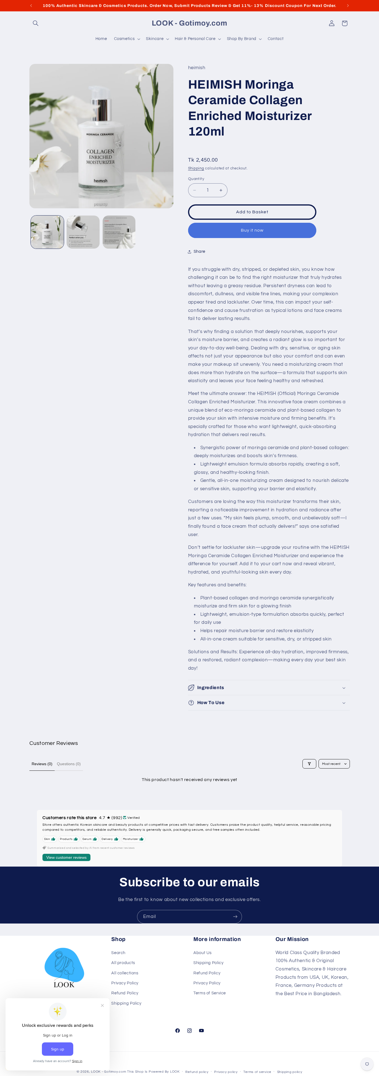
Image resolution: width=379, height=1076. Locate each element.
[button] (35, 23)
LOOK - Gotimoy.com (108, 1071)
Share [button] (199, 251)
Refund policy (197, 1072)
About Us (202, 953)
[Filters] (309, 764)
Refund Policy (124, 993)
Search (118, 953)
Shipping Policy (126, 1003)
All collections (124, 973)
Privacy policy (225, 1072)
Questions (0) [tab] (69, 764)
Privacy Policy (124, 983)
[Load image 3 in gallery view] (119, 232)
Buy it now (252, 230)
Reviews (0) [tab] (42, 764)
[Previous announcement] (31, 5)
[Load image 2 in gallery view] (83, 232)
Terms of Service (209, 993)
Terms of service (257, 1072)
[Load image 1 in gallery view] (47, 232)
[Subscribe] (235, 917)
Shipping (196, 168)
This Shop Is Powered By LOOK (153, 1071)
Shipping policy (289, 1072)
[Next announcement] (348, 5)
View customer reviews (66, 857)
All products (123, 963)
